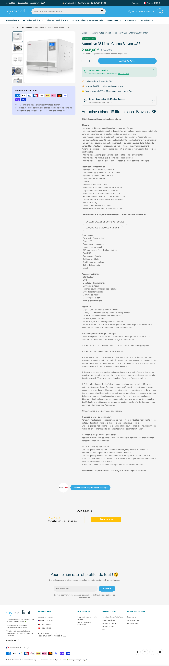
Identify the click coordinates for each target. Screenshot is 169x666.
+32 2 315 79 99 (45, 624)
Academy (34, 3)
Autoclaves (27, 27)
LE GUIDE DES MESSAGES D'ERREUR (102, 228)
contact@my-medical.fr (46, 617)
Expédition (97, 54)
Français (135, 3)
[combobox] (68, 11)
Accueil (15, 27)
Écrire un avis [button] (106, 519)
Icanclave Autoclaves (99, 33)
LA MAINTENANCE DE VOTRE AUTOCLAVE (105, 222)
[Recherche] (102, 11)
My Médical (15, 660)
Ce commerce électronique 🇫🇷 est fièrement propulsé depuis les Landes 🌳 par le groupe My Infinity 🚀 (53, 660)
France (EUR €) (153, 3)
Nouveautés (22, 3)
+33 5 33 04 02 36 (46, 620)
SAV (43, 3)
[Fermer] (153, 70)
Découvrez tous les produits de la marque (90, 487)
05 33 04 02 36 (123, 73)
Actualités (10, 3)
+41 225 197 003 (45, 628)
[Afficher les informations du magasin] (153, 101)
